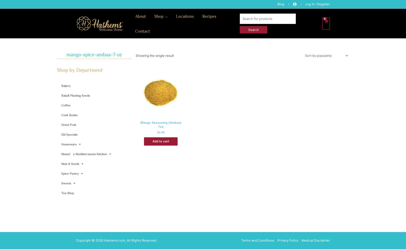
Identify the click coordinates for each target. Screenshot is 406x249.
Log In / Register (317, 4)
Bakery (66, 85)
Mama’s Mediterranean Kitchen (84, 154)
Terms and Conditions (257, 240)
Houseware (69, 144)
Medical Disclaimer (316, 240)
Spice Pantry (70, 173)
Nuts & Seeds (70, 163)
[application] (165, 16)
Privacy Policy (287, 240)
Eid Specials (69, 134)
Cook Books (69, 115)
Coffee (66, 105)
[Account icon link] (295, 4)
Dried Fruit (68, 124)
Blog (280, 4)
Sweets (66, 183)
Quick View (160, 114)
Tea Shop (67, 193)
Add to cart (160, 141)
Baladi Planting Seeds (75, 95)
